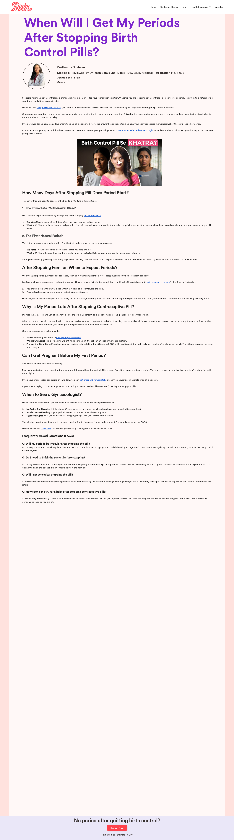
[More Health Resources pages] (210, 7)
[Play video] (119, 162)
